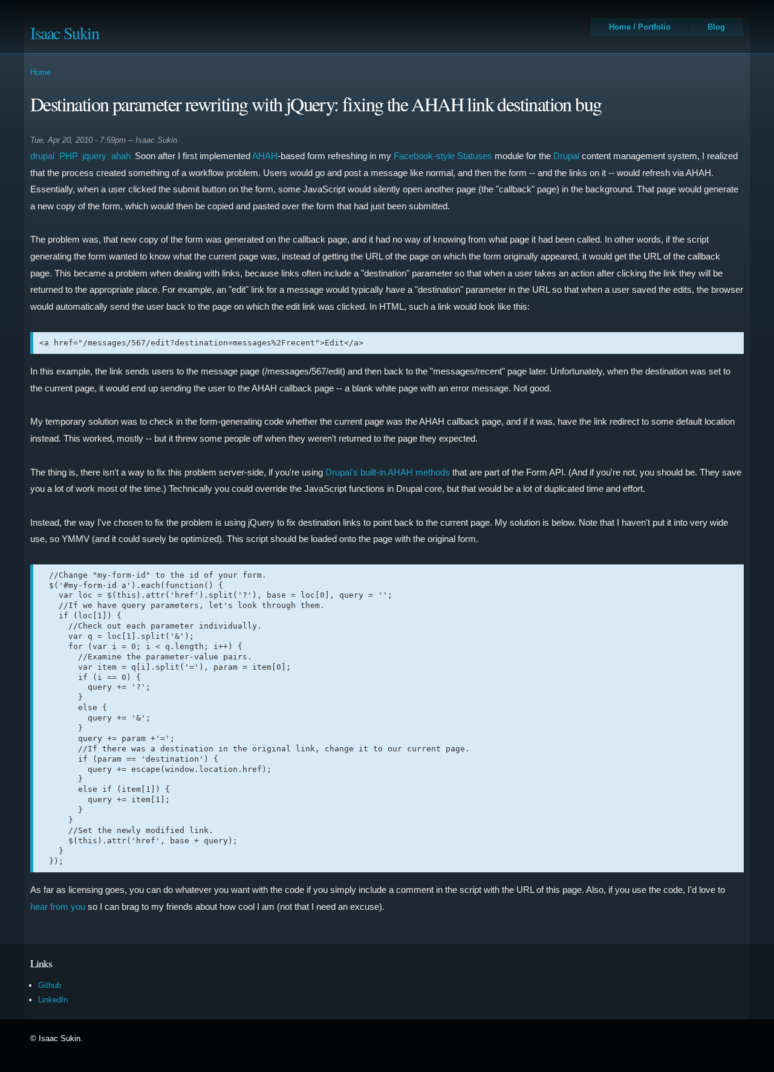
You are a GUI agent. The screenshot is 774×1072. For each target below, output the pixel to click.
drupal (42, 156)
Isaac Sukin (64, 32)
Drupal (566, 156)
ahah (121, 156)
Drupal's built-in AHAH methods (387, 472)
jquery (94, 156)
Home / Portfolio (640, 26)
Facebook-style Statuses (443, 156)
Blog (716, 26)
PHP (68, 156)
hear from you (57, 906)
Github (49, 985)
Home (40, 72)
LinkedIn (53, 999)
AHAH (265, 156)
